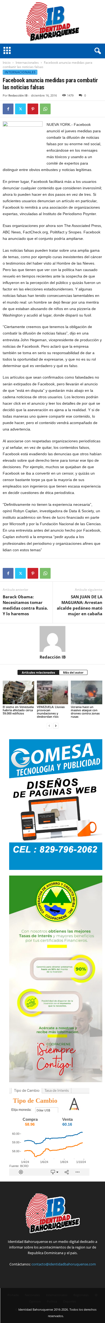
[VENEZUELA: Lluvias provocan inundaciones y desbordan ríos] (52, 692)
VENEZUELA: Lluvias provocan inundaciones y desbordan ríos (51, 712)
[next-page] (55, 725)
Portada (13, 1295)
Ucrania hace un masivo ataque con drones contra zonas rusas (85, 712)
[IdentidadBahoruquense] (52, 22)
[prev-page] (49, 725)
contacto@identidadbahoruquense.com (64, 1264)
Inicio (6, 62)
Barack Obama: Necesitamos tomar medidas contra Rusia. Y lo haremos (25, 605)
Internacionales (27, 62)
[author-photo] (52, 639)
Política (52, 1301)
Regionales (81, 1295)
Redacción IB (17, 95)
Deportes (69, 1301)
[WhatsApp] (45, 109)
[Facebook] (8, 109)
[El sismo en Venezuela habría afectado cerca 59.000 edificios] (18, 692)
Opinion (35, 1301)
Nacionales (32, 1295)
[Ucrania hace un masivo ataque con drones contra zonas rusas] (86, 692)
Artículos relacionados (38, 672)
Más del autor (73, 672)
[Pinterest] (32, 109)
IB (96, 1295)
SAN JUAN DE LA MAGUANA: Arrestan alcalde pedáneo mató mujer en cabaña (79, 605)
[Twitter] (20, 109)
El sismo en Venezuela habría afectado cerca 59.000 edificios (18, 710)
